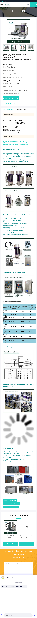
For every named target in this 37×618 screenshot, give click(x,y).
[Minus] (35, 577)
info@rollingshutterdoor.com (9, 1)
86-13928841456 (31, 1)
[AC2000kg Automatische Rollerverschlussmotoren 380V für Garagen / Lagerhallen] (10, 527)
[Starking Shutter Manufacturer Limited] (7, 4)
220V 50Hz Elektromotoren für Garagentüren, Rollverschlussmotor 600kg (25, 537)
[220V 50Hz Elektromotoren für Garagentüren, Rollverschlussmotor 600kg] (26, 527)
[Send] (34, 615)
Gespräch (33, 4)
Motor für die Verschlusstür (11, 503)
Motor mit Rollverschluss (10, 507)
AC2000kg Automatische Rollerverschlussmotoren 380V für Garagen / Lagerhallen (10, 537)
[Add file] (2, 615)
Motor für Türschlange (10, 500)
